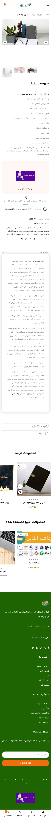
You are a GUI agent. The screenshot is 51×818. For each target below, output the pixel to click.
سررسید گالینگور (12, 231)
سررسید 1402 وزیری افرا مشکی (34, 503)
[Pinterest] (22, 239)
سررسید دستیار (13, 228)
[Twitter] (31, 239)
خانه (47, 14)
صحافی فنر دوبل (31, 234)
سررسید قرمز (23, 231)
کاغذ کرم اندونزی (19, 234)
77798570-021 (38, 637)
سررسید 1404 (23, 228)
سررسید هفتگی (43, 234)
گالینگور (10, 234)
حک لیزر (39, 228)
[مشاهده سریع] (20, 492)
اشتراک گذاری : (43, 239)
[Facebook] (34, 239)
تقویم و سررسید (36, 14)
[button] (6, 5)
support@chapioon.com (34, 626)
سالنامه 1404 (32, 228)
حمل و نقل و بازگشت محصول (14, 209)
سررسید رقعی (44, 231)
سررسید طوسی (34, 231)
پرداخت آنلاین (34, 563)
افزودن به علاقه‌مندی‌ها (20, 486)
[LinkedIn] (26, 239)
